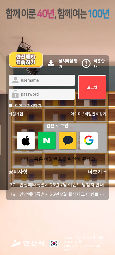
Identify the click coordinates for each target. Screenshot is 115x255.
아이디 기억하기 (28, 105)
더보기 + (97, 171)
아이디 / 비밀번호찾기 (88, 113)
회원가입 (16, 113)
